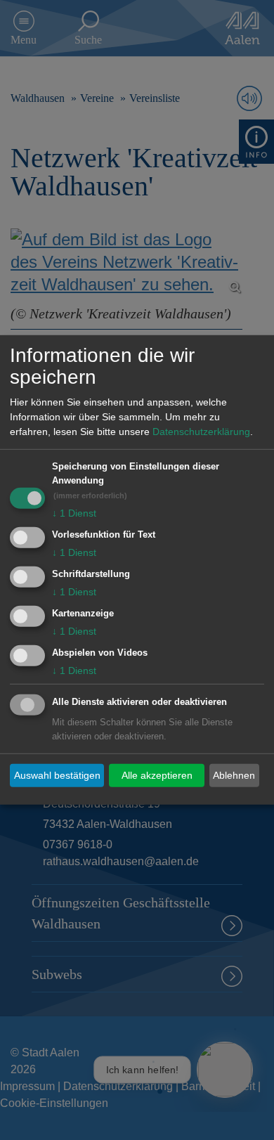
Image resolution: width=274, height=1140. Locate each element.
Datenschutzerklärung (201, 431)
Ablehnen (234, 775)
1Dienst (74, 513)
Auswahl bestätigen (57, 775)
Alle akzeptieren (157, 775)
